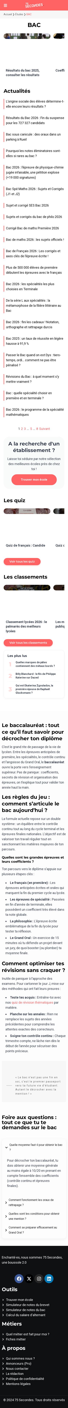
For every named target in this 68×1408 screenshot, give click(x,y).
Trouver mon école (34, 479)
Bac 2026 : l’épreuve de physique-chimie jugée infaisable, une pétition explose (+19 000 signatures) (35, 172)
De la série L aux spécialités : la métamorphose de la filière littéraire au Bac (33, 306)
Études (19, 14)
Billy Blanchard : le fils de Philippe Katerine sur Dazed (36, 675)
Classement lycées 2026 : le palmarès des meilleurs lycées (26, 626)
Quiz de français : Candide (25, 545)
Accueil (8, 14)
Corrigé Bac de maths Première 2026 (32, 228)
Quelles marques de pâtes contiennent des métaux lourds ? (35, 664)
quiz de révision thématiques (32, 1002)
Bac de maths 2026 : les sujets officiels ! (35, 239)
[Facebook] (19, 1278)
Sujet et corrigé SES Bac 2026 (27, 205)
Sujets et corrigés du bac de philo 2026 (34, 217)
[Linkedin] (48, 1278)
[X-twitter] (29, 1278)
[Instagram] (39, 1278)
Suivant (44, 429)
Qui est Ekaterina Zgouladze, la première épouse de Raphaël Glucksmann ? (34, 689)
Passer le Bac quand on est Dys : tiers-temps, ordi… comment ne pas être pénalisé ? (33, 360)
